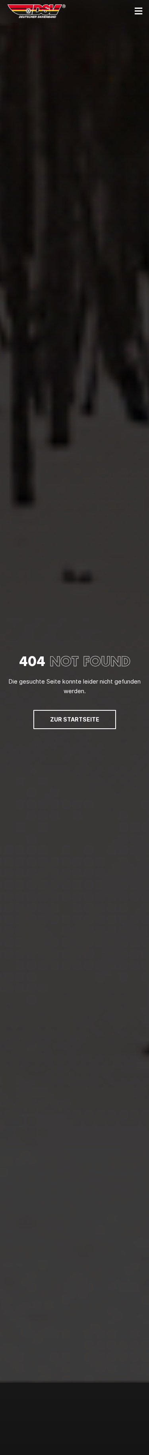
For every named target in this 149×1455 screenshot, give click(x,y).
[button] (139, 11)
